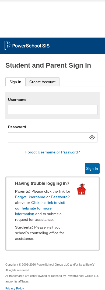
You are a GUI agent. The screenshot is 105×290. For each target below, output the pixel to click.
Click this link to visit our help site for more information (40, 208)
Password (17, 127)
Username (17, 99)
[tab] (15, 82)
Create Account (42, 82)
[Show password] (92, 137)
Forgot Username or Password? (52, 152)
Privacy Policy (14, 288)
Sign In (15, 82)
